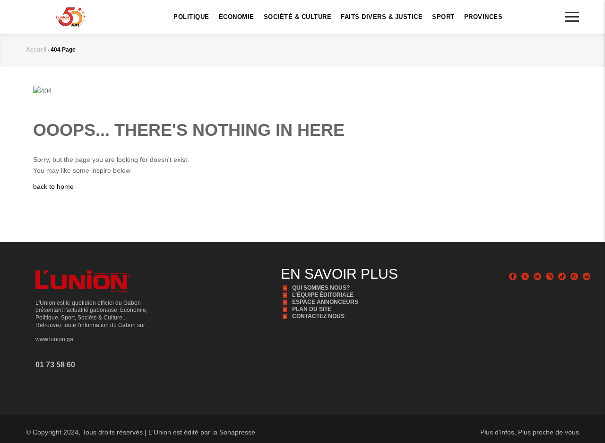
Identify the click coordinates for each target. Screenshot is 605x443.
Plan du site (311, 309)
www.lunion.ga (54, 339)
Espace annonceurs (325, 302)
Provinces (483, 16)
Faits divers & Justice (382, 16)
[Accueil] (71, 16)
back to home (53, 186)
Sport (443, 16)
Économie (236, 16)
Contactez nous (318, 316)
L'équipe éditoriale (323, 295)
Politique (191, 16)
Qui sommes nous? (321, 287)
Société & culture (298, 16)
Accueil (36, 49)
